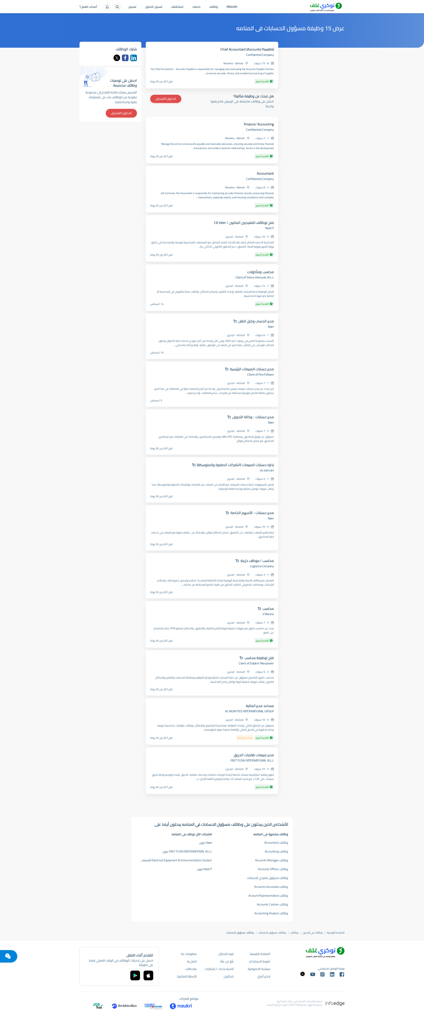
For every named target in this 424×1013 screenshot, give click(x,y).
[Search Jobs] (117, 7)
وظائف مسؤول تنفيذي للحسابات (267, 877)
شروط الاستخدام (259, 961)
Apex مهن (205, 842)
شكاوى (228, 976)
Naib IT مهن (204, 869)
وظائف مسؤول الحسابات (272, 932)
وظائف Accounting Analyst (271, 913)
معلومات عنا (189, 954)
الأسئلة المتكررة (187, 976)
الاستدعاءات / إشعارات (219, 969)
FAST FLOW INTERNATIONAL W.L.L (252, 760)
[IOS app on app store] (148, 975)
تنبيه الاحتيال (226, 954)
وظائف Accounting (276, 851)
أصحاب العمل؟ (88, 7)
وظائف (213, 7)
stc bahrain (267, 470)
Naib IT (269, 228)
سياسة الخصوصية (259, 969)
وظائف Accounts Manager (271, 860)
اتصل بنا (192, 961)
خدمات (196, 7)
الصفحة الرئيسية (335, 932)
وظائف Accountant (276, 842)
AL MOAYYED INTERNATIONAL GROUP (249, 711)
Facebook (125, 58)
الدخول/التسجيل (165, 99)
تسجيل (132, 7)
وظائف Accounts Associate (271, 886)
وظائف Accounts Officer (273, 869)
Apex (271, 327)
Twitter (117, 58)
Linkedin (133, 58)
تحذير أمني (263, 976)
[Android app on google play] (135, 975)
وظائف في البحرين (313, 932)
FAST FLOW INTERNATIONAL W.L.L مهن (187, 851)
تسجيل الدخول (153, 7)
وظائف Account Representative (268, 895)
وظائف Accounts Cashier (272, 904)
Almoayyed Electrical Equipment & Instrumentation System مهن (174, 860)
